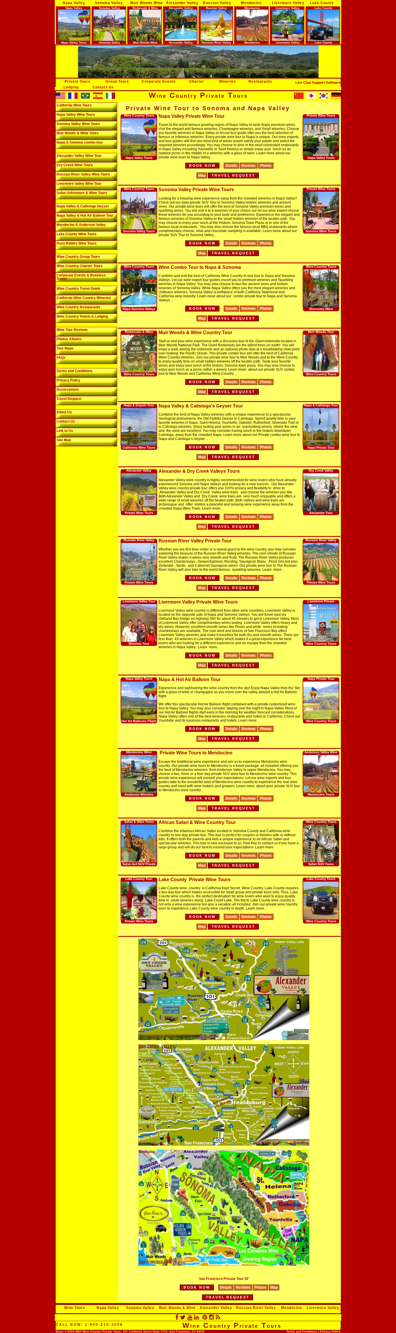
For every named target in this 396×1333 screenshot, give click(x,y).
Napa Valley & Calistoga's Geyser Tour (201, 405)
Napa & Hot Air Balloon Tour (190, 679)
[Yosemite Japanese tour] (311, 98)
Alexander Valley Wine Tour (79, 156)
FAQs (61, 358)
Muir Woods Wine (146, 3)
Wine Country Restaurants (78, 307)
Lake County (322, 3)
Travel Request (69, 399)
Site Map (64, 440)
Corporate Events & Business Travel (81, 277)
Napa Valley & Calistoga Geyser (83, 206)
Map (201, 175)
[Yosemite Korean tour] (299, 98)
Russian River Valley (256, 1308)
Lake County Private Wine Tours (194, 879)
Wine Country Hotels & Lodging (82, 316)
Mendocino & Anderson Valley (81, 225)
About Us (64, 412)
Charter (196, 81)
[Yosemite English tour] (60, 98)
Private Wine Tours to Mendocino (195, 752)
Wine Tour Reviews (72, 330)
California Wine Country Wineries (84, 298)
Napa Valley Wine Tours (76, 115)
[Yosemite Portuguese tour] (85, 98)
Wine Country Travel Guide (78, 289)
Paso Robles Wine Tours (77, 243)
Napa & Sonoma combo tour (80, 142)
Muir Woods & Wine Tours (78, 133)
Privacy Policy (68, 380)
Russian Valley (217, 3)
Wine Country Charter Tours (80, 266)
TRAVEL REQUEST (227, 1297)
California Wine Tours (74, 105)
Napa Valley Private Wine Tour (191, 116)
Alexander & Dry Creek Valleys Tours (199, 471)
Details (231, 166)
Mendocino (251, 3)
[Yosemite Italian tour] (110, 98)
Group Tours (117, 81)
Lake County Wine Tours (77, 234)
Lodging (71, 87)
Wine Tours (74, 1308)
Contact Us (103, 87)
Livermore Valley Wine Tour (79, 184)
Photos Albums (69, 339)
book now (202, 166)
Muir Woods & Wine (177, 1308)
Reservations (68, 389)
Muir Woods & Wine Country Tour (195, 332)
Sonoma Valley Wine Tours (78, 124)
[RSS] (218, 1317)
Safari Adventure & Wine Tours (82, 193)
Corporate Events (159, 81)
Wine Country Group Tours (78, 257)
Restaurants (260, 81)
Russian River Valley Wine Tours (83, 174)
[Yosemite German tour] (336, 98)
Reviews (248, 166)
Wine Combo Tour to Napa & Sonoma (200, 267)
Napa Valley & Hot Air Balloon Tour (85, 215)
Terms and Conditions (74, 371)
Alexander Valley (182, 3)
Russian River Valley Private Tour (195, 540)
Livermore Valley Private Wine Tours (198, 602)
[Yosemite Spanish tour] (98, 98)
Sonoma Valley (109, 3)
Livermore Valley (288, 3)
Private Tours (77, 81)
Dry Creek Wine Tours (75, 165)
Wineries (227, 81)
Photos (266, 166)
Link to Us (65, 431)
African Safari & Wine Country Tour (197, 822)
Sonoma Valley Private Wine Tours (196, 189)
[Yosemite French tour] (73, 98)
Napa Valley (74, 3)
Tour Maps (65, 348)
